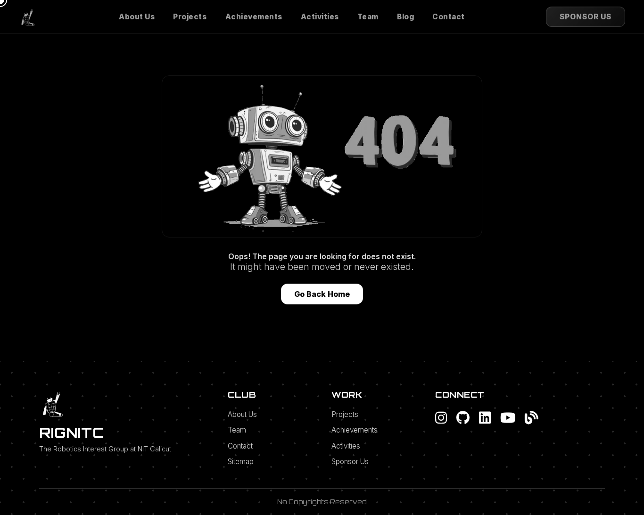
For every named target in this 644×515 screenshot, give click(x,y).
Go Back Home (322, 294)
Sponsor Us (350, 461)
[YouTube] (507, 417)
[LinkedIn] (485, 417)
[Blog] (531, 417)
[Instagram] (441, 417)
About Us (137, 16)
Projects (189, 16)
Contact (448, 16)
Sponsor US (585, 16)
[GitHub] (463, 417)
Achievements (253, 16)
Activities (320, 16)
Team (368, 16)
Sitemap (241, 461)
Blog (405, 16)
